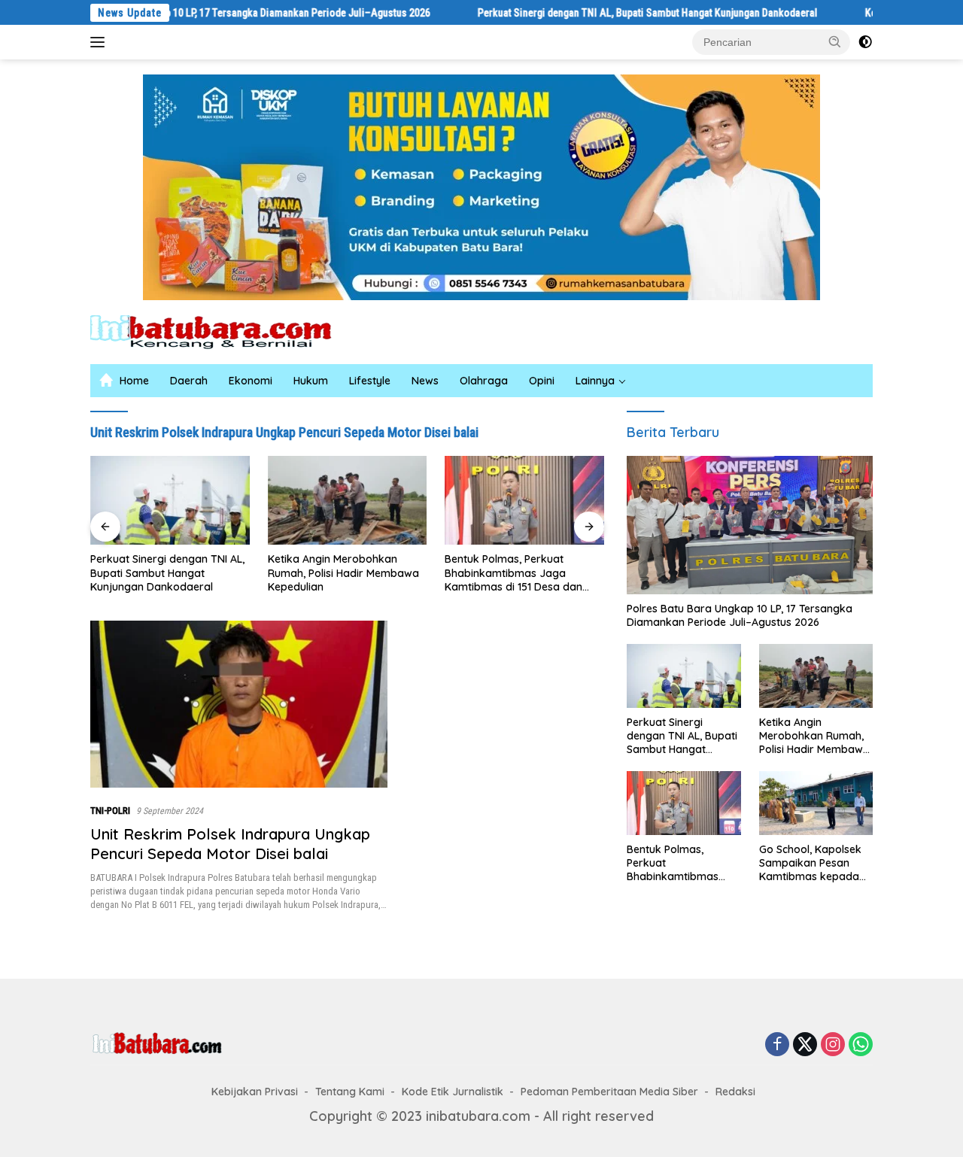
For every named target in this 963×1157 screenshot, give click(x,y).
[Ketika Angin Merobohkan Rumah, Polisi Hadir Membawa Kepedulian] (347, 500)
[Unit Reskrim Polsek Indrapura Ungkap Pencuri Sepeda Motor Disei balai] (238, 704)
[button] (835, 41)
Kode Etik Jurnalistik (452, 1091)
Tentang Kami (349, 1091)
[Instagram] (833, 1045)
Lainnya (595, 380)
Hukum (310, 380)
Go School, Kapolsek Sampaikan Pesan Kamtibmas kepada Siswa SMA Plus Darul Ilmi (811, 863)
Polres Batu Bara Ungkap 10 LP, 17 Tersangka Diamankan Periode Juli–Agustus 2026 (204, 13)
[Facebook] (777, 1045)
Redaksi (735, 1091)
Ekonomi (250, 380)
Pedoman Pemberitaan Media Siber (609, 1091)
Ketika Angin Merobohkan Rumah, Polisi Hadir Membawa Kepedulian (343, 572)
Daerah (189, 380)
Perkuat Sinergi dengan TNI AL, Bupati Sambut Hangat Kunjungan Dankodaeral (606, 13)
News (425, 380)
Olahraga (484, 380)
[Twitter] (805, 1045)
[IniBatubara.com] (222, 331)
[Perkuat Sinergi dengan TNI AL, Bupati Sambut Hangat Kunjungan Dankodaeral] (170, 500)
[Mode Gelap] (865, 42)
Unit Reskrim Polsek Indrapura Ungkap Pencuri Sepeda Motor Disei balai (230, 843)
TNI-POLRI (110, 810)
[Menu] (100, 42)
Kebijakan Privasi (254, 1091)
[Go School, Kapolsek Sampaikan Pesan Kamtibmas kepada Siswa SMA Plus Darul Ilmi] (816, 803)
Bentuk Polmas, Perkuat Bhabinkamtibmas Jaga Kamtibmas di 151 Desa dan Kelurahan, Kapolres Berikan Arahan (516, 573)
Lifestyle (369, 380)
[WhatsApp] (861, 1045)
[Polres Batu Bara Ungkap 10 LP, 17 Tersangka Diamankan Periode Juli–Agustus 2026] (750, 525)
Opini (541, 380)
